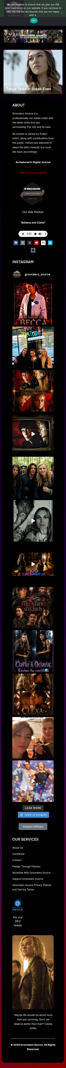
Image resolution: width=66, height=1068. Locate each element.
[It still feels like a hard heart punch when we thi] (33, 607)
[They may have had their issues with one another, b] (33, 651)
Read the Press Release (33, 172)
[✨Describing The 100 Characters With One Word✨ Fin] (33, 304)
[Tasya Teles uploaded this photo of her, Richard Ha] (33, 347)
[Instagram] (29, 242)
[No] (61, 13)
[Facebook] (16, 242)
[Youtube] (36, 242)
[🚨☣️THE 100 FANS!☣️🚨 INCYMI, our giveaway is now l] (33, 477)
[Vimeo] (50, 242)
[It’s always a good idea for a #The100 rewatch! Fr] (33, 434)
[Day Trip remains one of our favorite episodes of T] (33, 391)
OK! (34, 20)
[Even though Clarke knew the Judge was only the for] (33, 564)
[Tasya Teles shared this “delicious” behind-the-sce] (33, 738)
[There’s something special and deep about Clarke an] (33, 694)
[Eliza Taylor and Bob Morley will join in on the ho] (33, 521)
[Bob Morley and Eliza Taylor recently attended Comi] (33, 781)
